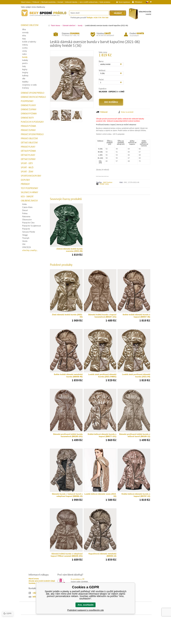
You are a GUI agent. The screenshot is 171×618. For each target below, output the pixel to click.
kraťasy (25, 88)
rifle (23, 79)
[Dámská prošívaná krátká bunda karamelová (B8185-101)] (66, 410)
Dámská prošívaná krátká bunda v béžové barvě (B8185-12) (134, 435)
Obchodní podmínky (48, 2)
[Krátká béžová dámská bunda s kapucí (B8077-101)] (100, 410)
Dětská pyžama (28, 151)
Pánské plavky (28, 147)
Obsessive (27, 220)
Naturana (26, 216)
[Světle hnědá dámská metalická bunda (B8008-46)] (66, 350)
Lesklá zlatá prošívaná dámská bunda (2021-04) (136, 375)
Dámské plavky (28, 105)
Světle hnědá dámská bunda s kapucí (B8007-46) (136, 315)
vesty (24, 51)
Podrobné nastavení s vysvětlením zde (85, 610)
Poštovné (35, 2)
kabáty (25, 60)
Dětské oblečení (29, 143)
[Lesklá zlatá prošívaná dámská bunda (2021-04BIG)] (100, 350)
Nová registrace (124, 2)
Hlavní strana (34, 579)
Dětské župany (28, 159)
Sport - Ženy (27, 172)
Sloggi (25, 235)
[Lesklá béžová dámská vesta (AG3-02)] (100, 470)
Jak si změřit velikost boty (88, 2)
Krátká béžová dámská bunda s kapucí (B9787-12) (136, 495)
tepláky (25, 82)
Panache (26, 229)
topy (24, 39)
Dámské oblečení (29, 25)
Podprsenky (27, 101)
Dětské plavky (28, 155)
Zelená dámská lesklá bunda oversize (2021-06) (70, 250)
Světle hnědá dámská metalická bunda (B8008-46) (68, 375)
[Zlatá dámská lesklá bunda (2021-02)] (66, 290)
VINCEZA (26, 247)
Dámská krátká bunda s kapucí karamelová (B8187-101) (102, 315)
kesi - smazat (27, 197)
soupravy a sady (29, 85)
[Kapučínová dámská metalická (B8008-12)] (100, 530)
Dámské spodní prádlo (32, 93)
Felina (24, 213)
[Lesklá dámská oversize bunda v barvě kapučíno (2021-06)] (55, 121)
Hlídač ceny (104, 184)
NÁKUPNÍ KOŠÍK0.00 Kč (145, 13)
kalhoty (25, 75)
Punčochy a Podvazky (32, 122)
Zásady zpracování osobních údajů (42, 581)
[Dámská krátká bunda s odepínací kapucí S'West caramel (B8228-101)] (66, 530)
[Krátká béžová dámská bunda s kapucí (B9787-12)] (134, 470)
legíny (24, 69)
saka (24, 54)
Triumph (25, 238)
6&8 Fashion (107, 182)
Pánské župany (28, 130)
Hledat (118, 13)
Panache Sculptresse (31, 226)
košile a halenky (29, 42)
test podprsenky (29, 188)
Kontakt (60, 2)
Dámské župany (28, 109)
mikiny (25, 45)
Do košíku (111, 102)
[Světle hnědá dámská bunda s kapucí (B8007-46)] (134, 290)
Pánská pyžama (28, 126)
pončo (25, 63)
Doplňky (25, 180)
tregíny (25, 72)
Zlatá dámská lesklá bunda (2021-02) (67, 315)
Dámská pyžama (29, 114)
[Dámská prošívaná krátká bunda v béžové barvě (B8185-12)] (134, 410)
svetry (25, 48)
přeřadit (25, 184)
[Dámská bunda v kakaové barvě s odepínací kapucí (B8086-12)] (66, 470)
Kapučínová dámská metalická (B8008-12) (102, 555)
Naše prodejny (105, 2)
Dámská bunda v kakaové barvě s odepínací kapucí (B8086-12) (67, 495)
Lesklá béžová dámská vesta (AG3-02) (100, 495)
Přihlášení (138, 2)
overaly (25, 32)
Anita (24, 204)
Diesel (25, 210)
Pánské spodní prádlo (32, 134)
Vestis (25, 241)
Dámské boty (27, 118)
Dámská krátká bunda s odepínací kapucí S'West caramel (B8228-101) (67, 555)
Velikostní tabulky (71, 2)
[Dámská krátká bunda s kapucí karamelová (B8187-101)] (100, 290)
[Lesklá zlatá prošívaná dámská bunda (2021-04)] (134, 350)
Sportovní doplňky (31, 176)
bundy (25, 57)
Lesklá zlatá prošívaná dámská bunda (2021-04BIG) (102, 375)
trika (24, 36)
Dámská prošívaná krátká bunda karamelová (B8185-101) (68, 435)
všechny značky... (30, 250)
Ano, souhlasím (86, 605)
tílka (24, 29)
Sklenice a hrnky (29, 192)
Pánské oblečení (29, 138)
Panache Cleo (28, 223)
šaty (24, 66)
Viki (23, 244)
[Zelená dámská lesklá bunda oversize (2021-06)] (66, 225)
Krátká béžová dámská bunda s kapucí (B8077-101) (102, 435)
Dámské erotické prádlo (33, 97)
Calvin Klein (27, 207)
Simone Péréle (28, 232)
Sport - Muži (27, 168)
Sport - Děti (27, 163)
